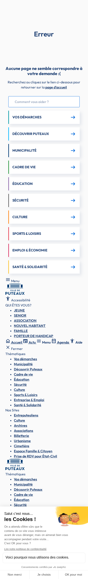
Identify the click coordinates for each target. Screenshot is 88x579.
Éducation (21, 379)
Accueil (14, 342)
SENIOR (20, 315)
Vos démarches (25, 359)
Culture (19, 389)
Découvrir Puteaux (28, 369)
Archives (20, 425)
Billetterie (21, 436)
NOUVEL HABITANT (29, 326)
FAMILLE (21, 331)
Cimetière (21, 446)
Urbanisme (22, 441)
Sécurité (20, 384)
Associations (23, 430)
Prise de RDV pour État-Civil (35, 456)
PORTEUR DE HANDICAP (33, 336)
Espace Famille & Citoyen (33, 451)
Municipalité (23, 364)
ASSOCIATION (25, 320)
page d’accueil (56, 87)
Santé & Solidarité (27, 405)
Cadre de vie (23, 374)
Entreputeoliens (26, 415)
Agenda (60, 342)
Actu (29, 342)
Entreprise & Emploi (29, 400)
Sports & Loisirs (25, 395)
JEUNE (19, 310)
